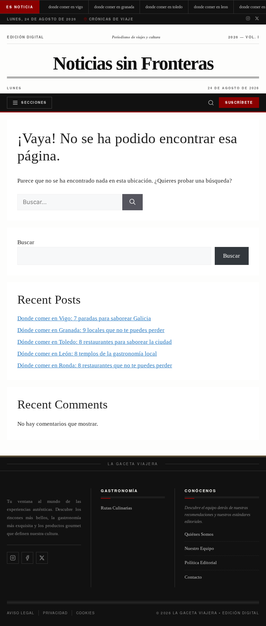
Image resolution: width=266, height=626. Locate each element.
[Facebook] (27, 558)
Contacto (193, 577)
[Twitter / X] (257, 19)
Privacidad (55, 612)
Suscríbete (239, 102)
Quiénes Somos (199, 534)
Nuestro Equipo (199, 548)
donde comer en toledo (164, 6)
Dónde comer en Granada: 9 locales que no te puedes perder (91, 330)
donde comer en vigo (65, 6)
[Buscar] (211, 103)
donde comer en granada (114, 6)
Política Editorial (201, 562)
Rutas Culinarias (116, 507)
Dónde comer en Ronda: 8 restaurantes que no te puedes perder (94, 365)
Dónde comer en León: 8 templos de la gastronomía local (87, 353)
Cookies (85, 612)
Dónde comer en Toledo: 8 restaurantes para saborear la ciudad (94, 342)
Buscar (25, 242)
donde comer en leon (211, 6)
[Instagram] (248, 19)
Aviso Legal (20, 612)
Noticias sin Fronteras (133, 63)
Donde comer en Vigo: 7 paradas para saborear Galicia (84, 318)
